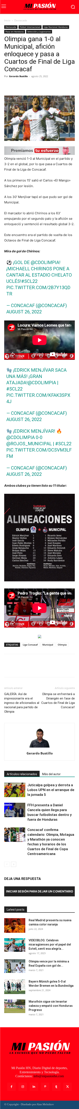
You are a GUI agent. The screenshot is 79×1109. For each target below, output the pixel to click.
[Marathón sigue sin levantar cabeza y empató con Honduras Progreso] (14, 1006)
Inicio (7, 20)
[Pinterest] (28, 86)
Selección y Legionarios (39, 31)
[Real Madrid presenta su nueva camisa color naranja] (14, 925)
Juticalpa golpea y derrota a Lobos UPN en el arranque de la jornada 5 (50, 790)
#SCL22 (29, 281)
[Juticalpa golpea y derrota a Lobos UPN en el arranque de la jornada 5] (14, 790)
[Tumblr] (56, 1087)
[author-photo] (39, 747)
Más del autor (51, 774)
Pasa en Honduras (14, 31)
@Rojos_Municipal (29, 443)
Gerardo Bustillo (18, 76)
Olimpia (62, 644)
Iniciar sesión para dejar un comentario (39, 891)
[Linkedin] (34, 1087)
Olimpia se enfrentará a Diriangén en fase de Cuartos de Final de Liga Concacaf (58, 700)
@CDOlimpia (45, 262)
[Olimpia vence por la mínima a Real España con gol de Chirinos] (14, 966)
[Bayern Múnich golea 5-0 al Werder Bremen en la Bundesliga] (14, 986)
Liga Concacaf (30, 644)
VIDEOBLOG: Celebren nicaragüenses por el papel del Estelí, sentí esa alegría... (50, 944)
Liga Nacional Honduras (56, 27)
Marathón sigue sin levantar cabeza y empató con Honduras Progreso (51, 1006)
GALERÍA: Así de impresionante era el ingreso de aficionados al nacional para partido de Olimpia (21, 702)
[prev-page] (6, 864)
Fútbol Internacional (30, 27)
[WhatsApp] (37, 86)
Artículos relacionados (22, 774)
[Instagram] (23, 1087)
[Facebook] (8, 86)
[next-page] (13, 864)
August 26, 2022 (24, 311)
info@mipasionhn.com (48, 1076)
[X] (18, 86)
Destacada (20, 20)
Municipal (47, 644)
